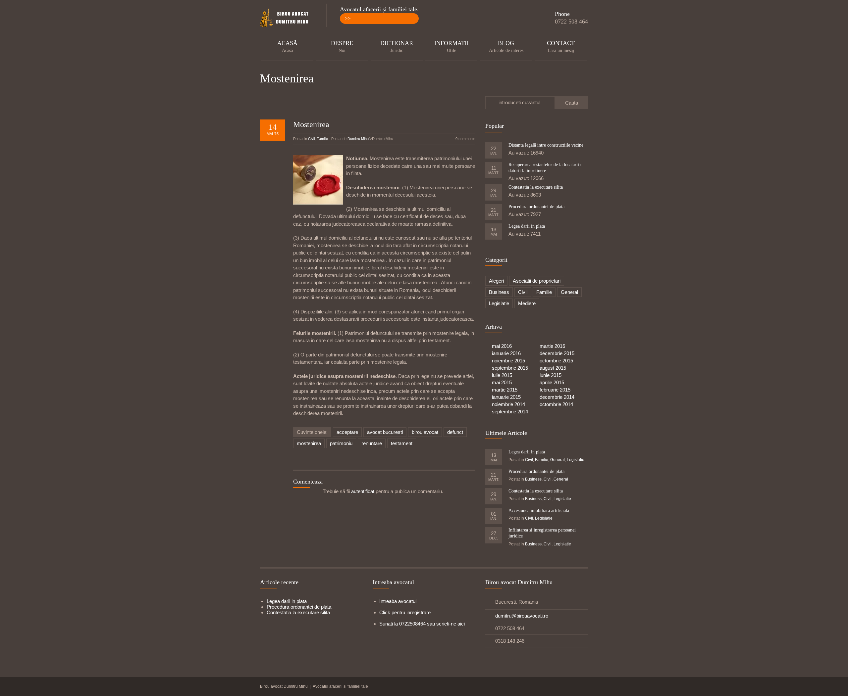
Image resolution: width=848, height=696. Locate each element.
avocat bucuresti (385, 432)
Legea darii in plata (526, 226)
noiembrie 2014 (508, 404)
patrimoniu (341, 443)
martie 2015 (504, 390)
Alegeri (496, 281)
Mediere (527, 303)
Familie (322, 139)
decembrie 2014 (557, 397)
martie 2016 (552, 346)
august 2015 (553, 368)
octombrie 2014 (556, 404)
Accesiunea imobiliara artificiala (538, 510)
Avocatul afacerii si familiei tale (340, 686)
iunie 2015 (550, 375)
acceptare (347, 432)
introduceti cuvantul (519, 102)
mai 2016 (502, 346)
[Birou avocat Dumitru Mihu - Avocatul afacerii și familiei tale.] (286, 18)
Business (499, 292)
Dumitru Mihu (358, 139)
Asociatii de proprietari (536, 281)
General (569, 292)
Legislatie (499, 303)
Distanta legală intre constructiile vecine (545, 145)
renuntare (371, 443)
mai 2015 (502, 382)
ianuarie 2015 (506, 397)
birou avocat (425, 432)
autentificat (362, 491)
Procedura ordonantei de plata (536, 206)
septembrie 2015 (510, 368)
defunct (455, 432)
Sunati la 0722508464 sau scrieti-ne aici (422, 623)
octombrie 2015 (556, 360)
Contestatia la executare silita (535, 187)
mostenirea (309, 443)
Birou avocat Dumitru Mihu (284, 686)
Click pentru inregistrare (405, 612)
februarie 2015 (555, 390)
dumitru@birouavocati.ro (521, 616)
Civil (311, 139)
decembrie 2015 (557, 353)
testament (401, 443)
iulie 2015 (502, 375)
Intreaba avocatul (397, 601)
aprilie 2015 (552, 382)
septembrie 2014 (510, 411)
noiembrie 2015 (508, 360)
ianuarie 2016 (506, 353)
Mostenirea (311, 124)
